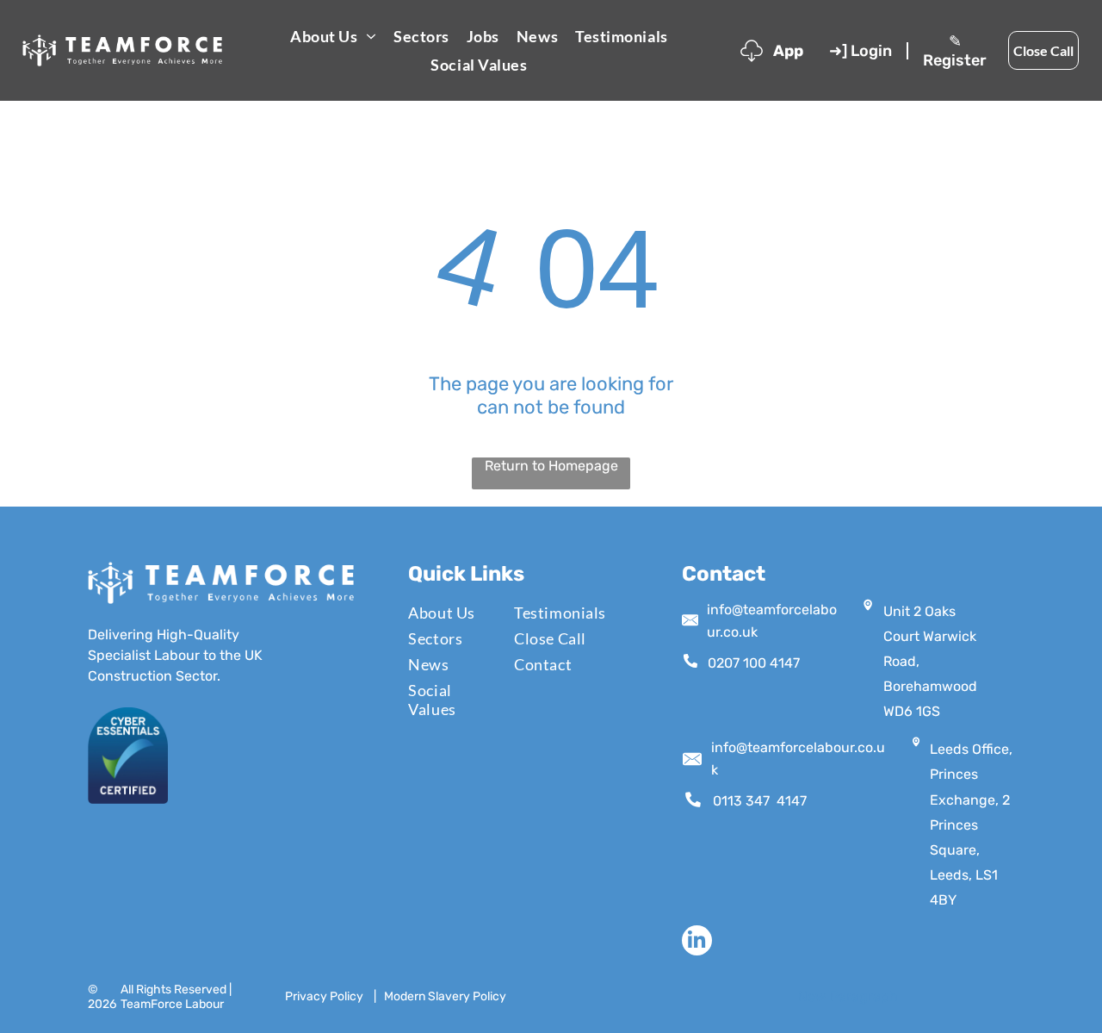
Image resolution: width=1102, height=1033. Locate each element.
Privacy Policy (324, 996)
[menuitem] (333, 36)
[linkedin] (697, 942)
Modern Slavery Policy (445, 996)
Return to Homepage (551, 465)
